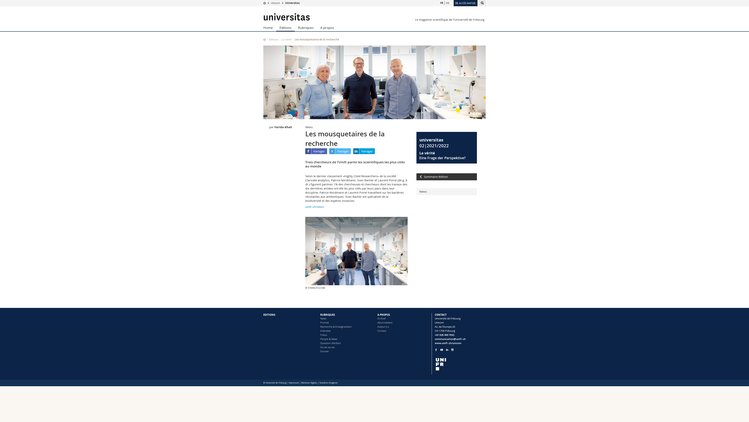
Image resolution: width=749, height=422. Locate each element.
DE (447, 3)
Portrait (324, 322)
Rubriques (306, 27)
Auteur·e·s (383, 326)
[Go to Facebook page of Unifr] (436, 349)
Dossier (324, 351)
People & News (328, 339)
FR (441, 3)
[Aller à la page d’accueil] (264, 3)
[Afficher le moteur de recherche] (482, 3)
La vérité (286, 39)
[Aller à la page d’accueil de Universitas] (286, 17)
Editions (285, 27)
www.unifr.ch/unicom (448, 343)
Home (268, 27)
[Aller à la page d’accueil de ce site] (264, 40)
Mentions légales (309, 383)
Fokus (323, 335)
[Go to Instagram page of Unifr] (452, 350)
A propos (327, 27)
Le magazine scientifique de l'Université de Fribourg (449, 19)
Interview (325, 331)
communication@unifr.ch (450, 339)
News (423, 191)
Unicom (275, 3)
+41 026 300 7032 (444, 335)
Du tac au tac (327, 347)
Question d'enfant (330, 343)
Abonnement (384, 322)
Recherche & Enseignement (335, 326)
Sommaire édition (436, 177)
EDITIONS (269, 314)
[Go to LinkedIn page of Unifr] (447, 350)
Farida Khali (283, 127)
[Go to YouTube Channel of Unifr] (441, 350)
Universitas (292, 3)
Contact (381, 331)
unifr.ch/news (314, 207)
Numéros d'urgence (328, 383)
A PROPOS (383, 314)
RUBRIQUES (327, 314)
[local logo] (460, 364)
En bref (381, 318)
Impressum (293, 383)
